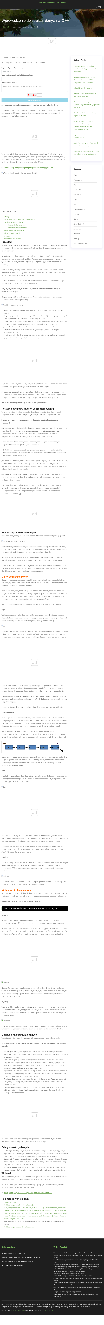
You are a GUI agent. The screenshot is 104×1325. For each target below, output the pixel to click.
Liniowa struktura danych (16, 225)
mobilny (76, 239)
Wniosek (7, 236)
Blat (75, 204)
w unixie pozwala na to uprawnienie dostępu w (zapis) (21, 1257)
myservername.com (18, 1310)
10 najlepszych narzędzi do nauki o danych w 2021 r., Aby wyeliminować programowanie (35, 1208)
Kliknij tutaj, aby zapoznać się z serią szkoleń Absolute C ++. (28, 1193)
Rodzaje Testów (79, 209)
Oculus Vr (77, 195)
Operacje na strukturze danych (14, 230)
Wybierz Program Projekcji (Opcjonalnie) (17, 75)
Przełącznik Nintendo (81, 243)
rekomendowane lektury (12, 239)
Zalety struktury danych (12, 233)
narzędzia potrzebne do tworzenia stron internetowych (30, 908)
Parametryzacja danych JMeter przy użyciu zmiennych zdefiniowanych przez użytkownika (35, 1210)
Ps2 (75, 185)
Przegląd (7, 217)
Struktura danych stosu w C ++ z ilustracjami (19, 1227)
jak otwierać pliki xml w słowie (12, 1265)
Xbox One (77, 190)
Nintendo (77, 234)
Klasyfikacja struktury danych (14, 222)
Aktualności (78, 229)
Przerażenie (78, 180)
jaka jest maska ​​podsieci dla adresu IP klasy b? (17, 1261)
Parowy (76, 214)
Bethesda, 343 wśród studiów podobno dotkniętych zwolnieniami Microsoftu (86, 69)
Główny (4, 27)
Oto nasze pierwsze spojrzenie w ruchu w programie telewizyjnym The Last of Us (87, 104)
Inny (9, 27)
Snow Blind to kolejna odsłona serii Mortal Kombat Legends (73, 1276)
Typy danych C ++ (10, 1202)
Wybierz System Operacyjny (12, 68)
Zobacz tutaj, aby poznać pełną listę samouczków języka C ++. (29, 167)
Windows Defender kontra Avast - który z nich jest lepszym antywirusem (77, 1264)
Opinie (76, 219)
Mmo (75, 175)
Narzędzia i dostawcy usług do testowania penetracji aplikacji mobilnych (76, 1266)
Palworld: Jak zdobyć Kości (83, 88)
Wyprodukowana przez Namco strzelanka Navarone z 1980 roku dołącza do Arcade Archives (85, 80)
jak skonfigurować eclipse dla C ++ (13, 1253)
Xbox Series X (79, 224)
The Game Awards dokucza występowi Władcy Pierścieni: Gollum (74, 1253)
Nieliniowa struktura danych (17, 228)
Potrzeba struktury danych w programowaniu (19, 219)
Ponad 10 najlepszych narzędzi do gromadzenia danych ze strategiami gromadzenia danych (36, 1213)
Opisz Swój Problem (9, 82)
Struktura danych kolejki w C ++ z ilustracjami (19, 1205)
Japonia (76, 199)
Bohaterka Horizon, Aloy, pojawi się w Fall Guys (69, 1273)
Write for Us (49, 1310)
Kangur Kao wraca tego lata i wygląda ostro (67, 1292)
